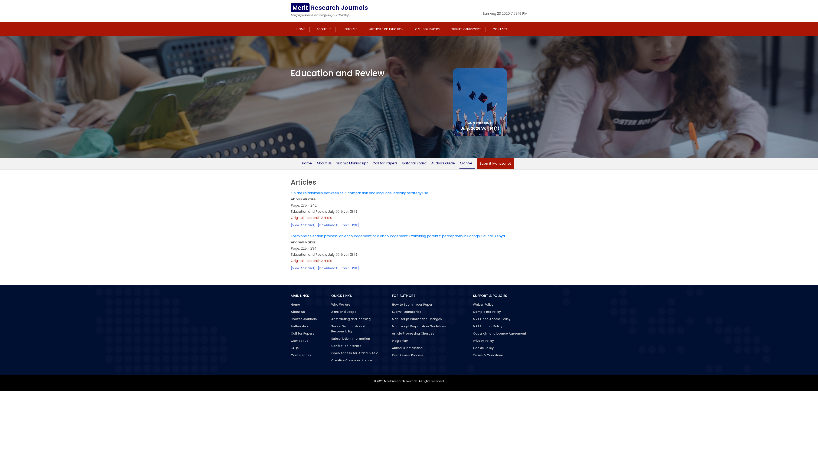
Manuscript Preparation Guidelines (419, 326)
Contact (500, 29)
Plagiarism (400, 341)
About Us (324, 163)
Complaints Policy (487, 312)
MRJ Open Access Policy (491, 319)
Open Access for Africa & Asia (354, 353)
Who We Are (340, 304)
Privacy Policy (483, 341)
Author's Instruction (386, 29)
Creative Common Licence (351, 360)
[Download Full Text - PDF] (338, 225)
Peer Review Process (407, 355)
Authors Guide (443, 163)
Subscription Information (350, 338)
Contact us (299, 341)
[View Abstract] (303, 225)
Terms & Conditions (488, 355)
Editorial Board (414, 163)
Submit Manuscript (466, 29)
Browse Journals (304, 319)
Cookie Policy (483, 348)
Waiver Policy (483, 304)
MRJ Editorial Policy (487, 326)
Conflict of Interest (346, 346)
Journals (350, 29)
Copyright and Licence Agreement (499, 333)
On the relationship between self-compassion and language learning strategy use (359, 193)
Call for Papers (427, 29)
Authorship (299, 326)
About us (324, 29)
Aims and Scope (343, 312)
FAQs (295, 348)
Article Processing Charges (413, 333)
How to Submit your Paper (412, 304)
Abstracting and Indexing (351, 319)
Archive (465, 163)
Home (301, 29)
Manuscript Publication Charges (417, 319)
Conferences (301, 355)
